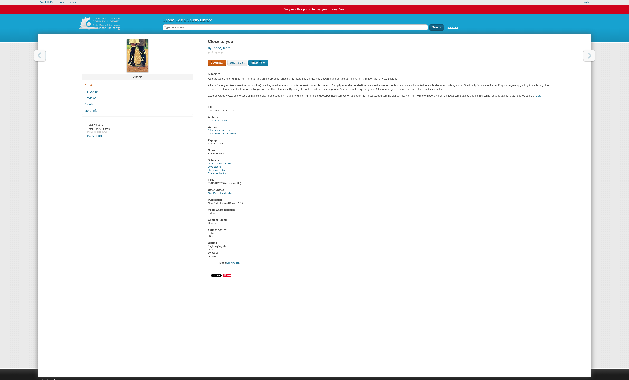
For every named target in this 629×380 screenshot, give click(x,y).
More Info (91, 110)
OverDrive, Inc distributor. (221, 193)
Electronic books (217, 173)
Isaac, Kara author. (218, 120)
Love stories (214, 166)
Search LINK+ (46, 2)
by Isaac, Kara (219, 48)
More (538, 95)
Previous (40, 55)
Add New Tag (232, 263)
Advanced (453, 27)
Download (217, 62)
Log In (586, 2)
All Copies (91, 92)
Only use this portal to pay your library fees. (314, 9)
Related (89, 104)
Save (229, 275)
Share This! (258, 62)
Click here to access (219, 130)
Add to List (237, 62)
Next (589, 55)
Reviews (90, 98)
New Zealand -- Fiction (220, 163)
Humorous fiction (217, 170)
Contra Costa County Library (187, 20)
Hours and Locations (66, 2)
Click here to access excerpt (223, 133)
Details (89, 85)
